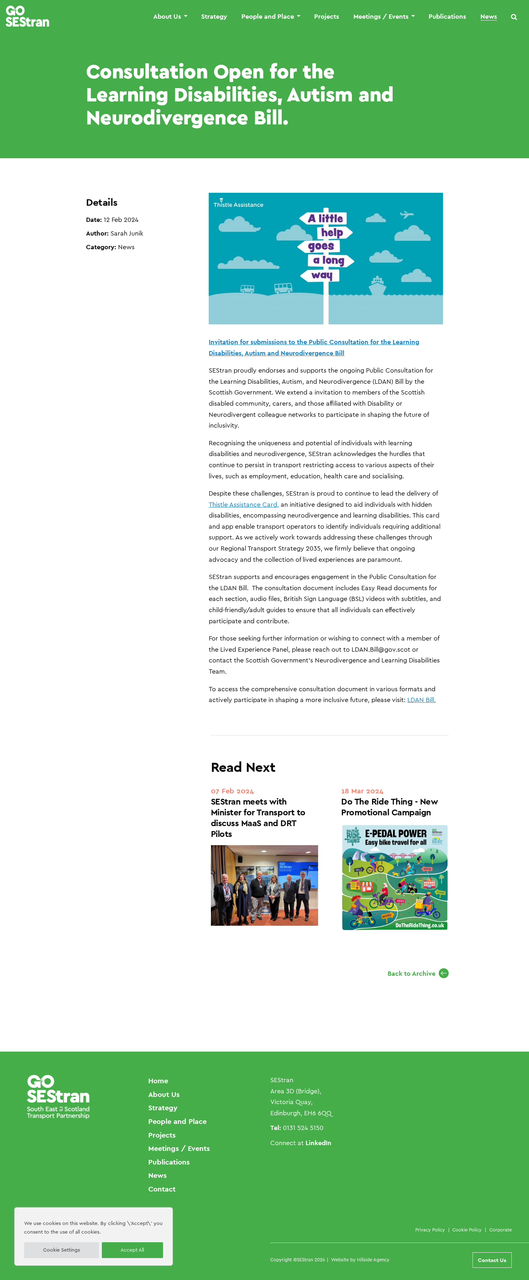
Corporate (500, 1229)
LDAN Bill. (421, 700)
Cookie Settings (61, 1250)
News (488, 17)
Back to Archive (411, 973)
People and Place (267, 17)
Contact (162, 1189)
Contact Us (492, 1260)
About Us (167, 17)
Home (158, 1080)
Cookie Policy (466, 1229)
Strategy (214, 17)
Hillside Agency (373, 1259)
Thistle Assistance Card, (244, 504)
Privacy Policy (430, 1229)
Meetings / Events (380, 17)
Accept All (132, 1250)
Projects (326, 17)
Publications (447, 17)
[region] (93, 1236)
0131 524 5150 (303, 1128)
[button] (514, 16)
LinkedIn (318, 1143)
